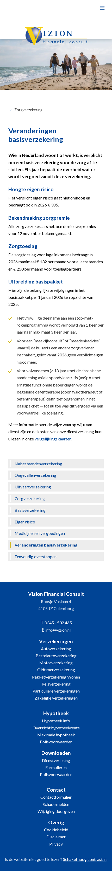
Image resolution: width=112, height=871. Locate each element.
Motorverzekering (56, 662)
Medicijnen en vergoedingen (40, 533)
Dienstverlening (56, 760)
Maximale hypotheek (56, 734)
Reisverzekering (56, 683)
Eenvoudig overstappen (36, 556)
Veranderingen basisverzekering (46, 544)
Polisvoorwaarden (56, 741)
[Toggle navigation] (102, 9)
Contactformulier (56, 796)
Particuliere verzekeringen (56, 690)
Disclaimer (56, 836)
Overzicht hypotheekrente (56, 727)
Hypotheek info (56, 720)
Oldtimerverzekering (56, 669)
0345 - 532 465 (58, 622)
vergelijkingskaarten (53, 438)
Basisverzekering (30, 510)
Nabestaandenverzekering (38, 463)
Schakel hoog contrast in (85, 859)
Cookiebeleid (56, 829)
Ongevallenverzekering (35, 475)
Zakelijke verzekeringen (56, 697)
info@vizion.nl (58, 629)
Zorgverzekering (28, 110)
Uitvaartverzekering (33, 486)
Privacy (56, 843)
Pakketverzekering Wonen (56, 676)
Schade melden (56, 804)
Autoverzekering (56, 648)
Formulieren (56, 767)
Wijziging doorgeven (56, 811)
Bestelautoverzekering (56, 655)
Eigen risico (25, 521)
